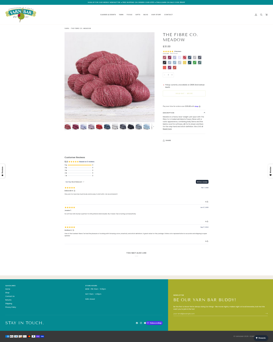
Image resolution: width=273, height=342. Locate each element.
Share (168, 140)
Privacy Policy (10, 307)
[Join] (266, 313)
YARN (67, 28)
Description (168, 113)
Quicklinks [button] (10, 286)
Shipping (8, 303)
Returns (8, 300)
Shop (7, 293)
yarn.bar (239, 336)
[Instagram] (141, 323)
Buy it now (184, 101)
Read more (167, 129)
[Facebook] (137, 323)
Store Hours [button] (91, 286)
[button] (108, 15)
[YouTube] (145, 323)
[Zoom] (110, 77)
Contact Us (10, 296)
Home (7, 289)
